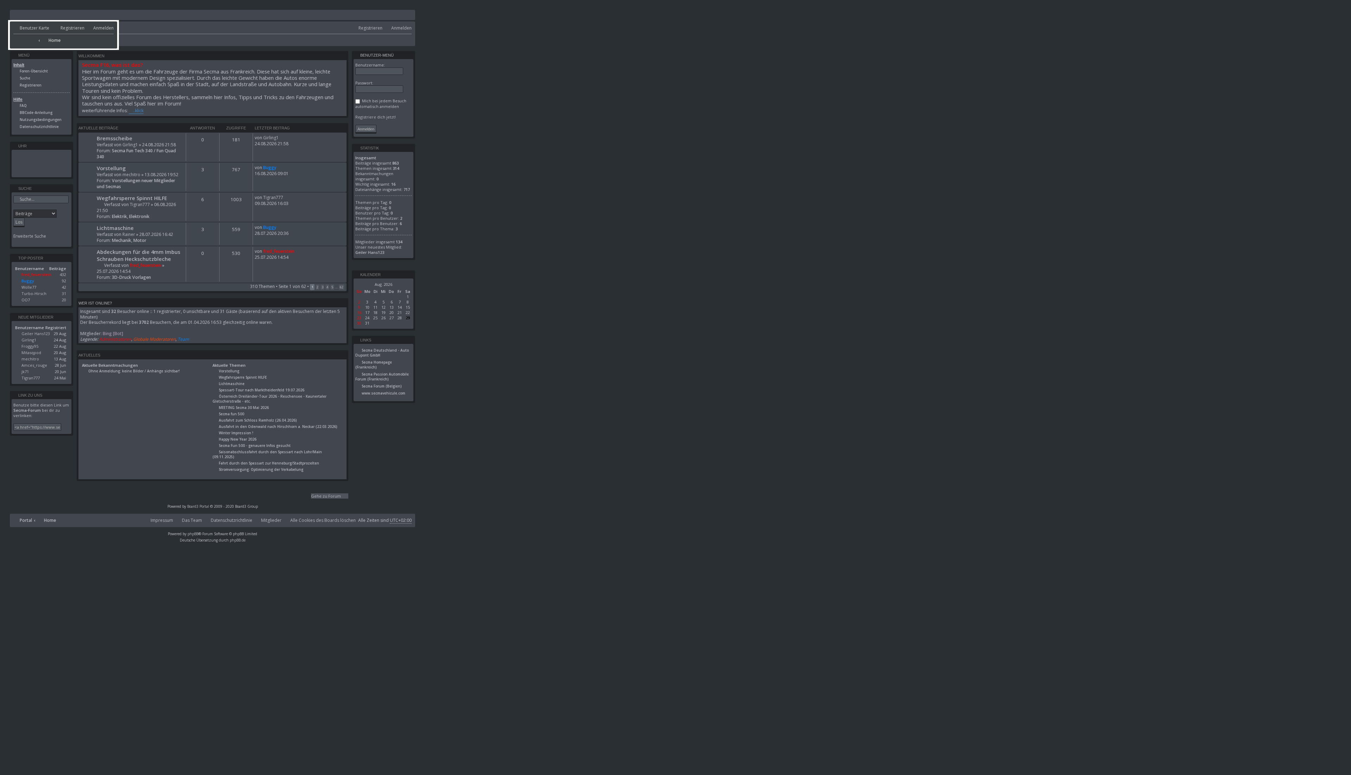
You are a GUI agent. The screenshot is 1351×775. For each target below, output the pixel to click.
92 (64, 280)
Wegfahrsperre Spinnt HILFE (132, 197)
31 (64, 293)
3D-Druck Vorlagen (131, 277)
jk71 (25, 371)
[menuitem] (31, 28)
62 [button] (341, 287)
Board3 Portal (198, 506)
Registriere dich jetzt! (375, 117)
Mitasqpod (31, 352)
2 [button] (317, 287)
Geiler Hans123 (35, 333)
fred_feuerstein (145, 265)
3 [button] (322, 287)
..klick (138, 111)
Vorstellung (111, 168)
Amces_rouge (34, 365)
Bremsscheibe (114, 138)
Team (183, 339)
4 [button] (327, 287)
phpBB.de (238, 540)
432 (63, 274)
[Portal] (25, 38)
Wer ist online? (95, 303)
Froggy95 (29, 346)
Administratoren (115, 339)
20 (64, 299)
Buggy (269, 168)
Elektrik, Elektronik (131, 216)
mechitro (131, 175)
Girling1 (130, 145)
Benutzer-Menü (376, 55)
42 (64, 287)
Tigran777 (140, 204)
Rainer (128, 234)
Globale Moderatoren (154, 339)
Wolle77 (28, 287)
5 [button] (332, 287)
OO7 (25, 299)
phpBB (193, 533)
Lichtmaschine (115, 227)
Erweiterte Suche (29, 236)
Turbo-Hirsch (33, 293)
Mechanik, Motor (129, 240)
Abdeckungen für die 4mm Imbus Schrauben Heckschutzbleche (138, 255)
